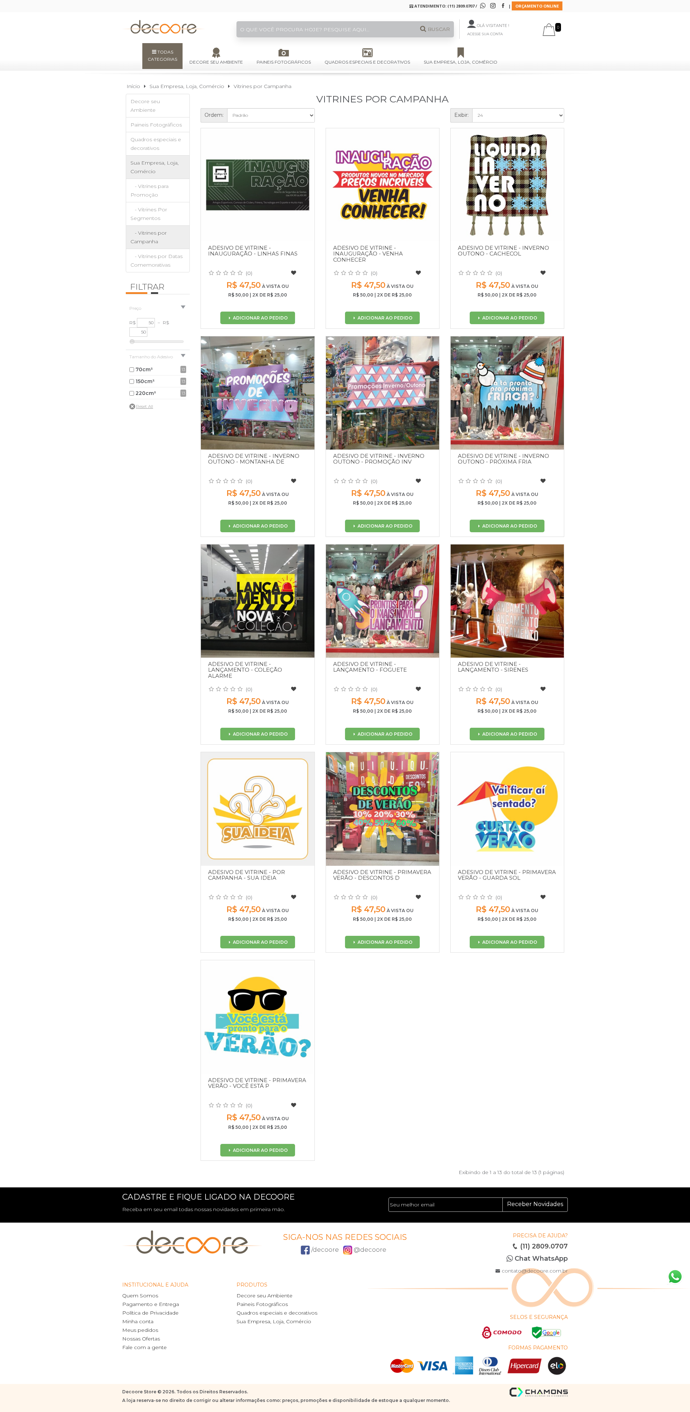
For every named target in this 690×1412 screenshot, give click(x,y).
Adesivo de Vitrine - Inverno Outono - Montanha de (253, 458)
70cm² (144, 369)
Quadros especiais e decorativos (367, 62)
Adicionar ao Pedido (260, 318)
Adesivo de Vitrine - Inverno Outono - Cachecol (503, 250)
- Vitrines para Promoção (149, 190)
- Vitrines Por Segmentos (148, 213)
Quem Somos (140, 1295)
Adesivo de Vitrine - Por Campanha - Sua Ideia (246, 875)
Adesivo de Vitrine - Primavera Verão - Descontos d (382, 875)
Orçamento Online (537, 6)
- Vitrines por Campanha (148, 237)
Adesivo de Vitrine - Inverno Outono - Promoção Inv (378, 458)
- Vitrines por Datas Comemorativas (156, 260)
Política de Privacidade (150, 1313)
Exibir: (461, 115)
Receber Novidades (535, 1204)
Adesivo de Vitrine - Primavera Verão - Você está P (257, 1083)
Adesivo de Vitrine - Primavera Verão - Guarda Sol (507, 875)
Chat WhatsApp (540, 1258)
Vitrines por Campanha (262, 86)
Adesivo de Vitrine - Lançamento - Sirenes (493, 667)
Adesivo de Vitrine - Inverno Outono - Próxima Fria (503, 458)
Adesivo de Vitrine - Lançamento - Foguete (370, 667)
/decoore (324, 1249)
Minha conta (137, 1321)
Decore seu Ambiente (216, 62)
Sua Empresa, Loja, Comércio (460, 62)
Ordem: (214, 115)
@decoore (369, 1249)
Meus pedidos (140, 1330)
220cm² (145, 393)
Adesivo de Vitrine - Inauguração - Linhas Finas (253, 250)
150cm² (145, 381)
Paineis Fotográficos (284, 62)
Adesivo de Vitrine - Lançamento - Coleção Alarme (245, 670)
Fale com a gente (144, 1347)
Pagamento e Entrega (150, 1304)
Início (133, 86)
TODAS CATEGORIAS (162, 55)
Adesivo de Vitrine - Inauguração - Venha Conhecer (368, 253)
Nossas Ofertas (141, 1338)
